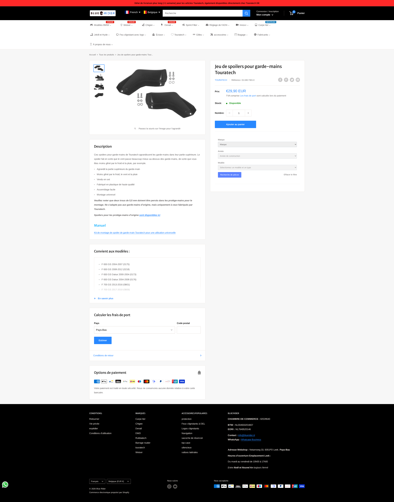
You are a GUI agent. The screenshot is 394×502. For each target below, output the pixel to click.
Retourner (94, 419)
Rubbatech (140, 438)
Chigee (139, 423)
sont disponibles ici (149, 215)
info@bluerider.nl (246, 435)
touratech (140, 447)
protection (186, 419)
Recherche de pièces (229, 175)
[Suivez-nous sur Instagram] (169, 486)
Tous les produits (106, 55)
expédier (93, 428)
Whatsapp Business (251, 439)
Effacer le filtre (290, 174)
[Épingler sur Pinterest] (286, 79)
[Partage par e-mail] (298, 79)
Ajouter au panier (235, 124)
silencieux (187, 447)
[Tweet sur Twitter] (292, 79)
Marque (221, 140)
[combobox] (203, 13)
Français (94, 481)
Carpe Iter (140, 419)
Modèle (221, 163)
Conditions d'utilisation (100, 433)
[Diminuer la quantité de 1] (229, 113)
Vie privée (94, 423)
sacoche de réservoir (192, 438)
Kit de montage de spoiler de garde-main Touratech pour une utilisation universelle (135, 232)
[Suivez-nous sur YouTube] (175, 486)
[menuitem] (101, 25)
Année (221, 151)
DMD (138, 433)
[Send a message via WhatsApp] (5, 484)
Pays (96, 323)
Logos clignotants (190, 428)
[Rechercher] (246, 13)
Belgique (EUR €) (116, 481)
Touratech (221, 80)
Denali (138, 428)
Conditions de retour (103, 355)
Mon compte (263, 14)
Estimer (103, 340)
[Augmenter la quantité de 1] (248, 113)
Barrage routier (142, 442)
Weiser (139, 452)
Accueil (92, 55)
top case (186, 442)
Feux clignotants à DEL (193, 423)
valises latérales (190, 452)
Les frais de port (248, 95)
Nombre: (219, 113)
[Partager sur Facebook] (280, 79)
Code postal (183, 323)
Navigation (187, 433)
